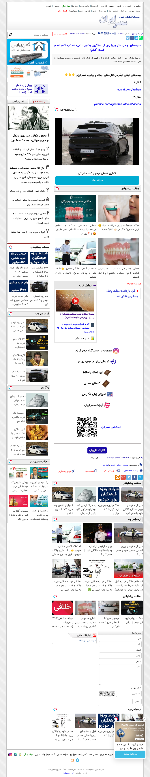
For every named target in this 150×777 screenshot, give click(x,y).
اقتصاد (48, 6)
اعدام (112, 465)
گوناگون (135, 33)
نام (139, 638)
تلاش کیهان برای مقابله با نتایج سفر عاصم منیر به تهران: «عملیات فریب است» (31, 218)
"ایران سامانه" (68, 773)
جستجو (112, 6)
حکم (119, 465)
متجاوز (125, 465)
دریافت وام (97, 180)
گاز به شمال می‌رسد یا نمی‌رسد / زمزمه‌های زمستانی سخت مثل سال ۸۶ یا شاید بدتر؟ (75, 328)
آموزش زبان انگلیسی (94, 394)
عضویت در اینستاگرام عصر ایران (94, 350)
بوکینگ (82, 640)
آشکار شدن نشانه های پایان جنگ (27, 191)
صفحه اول (136, 6)
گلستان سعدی (92, 383)
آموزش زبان (62, 11)
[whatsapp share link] (141, 38)
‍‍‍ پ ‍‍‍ (112, 33)
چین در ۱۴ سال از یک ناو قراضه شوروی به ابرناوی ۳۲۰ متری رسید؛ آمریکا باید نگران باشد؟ (31, 154)
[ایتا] (117, 477)
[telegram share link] (136, 38)
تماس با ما (127, 6)
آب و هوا (94, 6)
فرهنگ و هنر (113, 11)
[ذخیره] (105, 33)
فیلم (80, 11)
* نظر (138, 661)
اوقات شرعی (84, 6)
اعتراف (106, 465)
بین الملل (123, 11)
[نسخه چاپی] (99, 33)
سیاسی (56, 6)
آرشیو (119, 6)
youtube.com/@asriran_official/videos (117, 104)
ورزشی (131, 11)
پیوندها (69, 754)
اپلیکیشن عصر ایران (110, 427)
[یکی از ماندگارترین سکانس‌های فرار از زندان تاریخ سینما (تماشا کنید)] (75, 300)
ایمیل (138, 650)
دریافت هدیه (130, 754)
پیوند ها (75, 6)
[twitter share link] (128, 38)
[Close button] (144, 719)
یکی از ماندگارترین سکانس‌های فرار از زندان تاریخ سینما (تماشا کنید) (77, 316)
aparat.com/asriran (129, 90)
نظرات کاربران (97, 450)
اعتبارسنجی (91, 640)
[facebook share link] (132, 38)
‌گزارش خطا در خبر (60, 34)
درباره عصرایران (106, 754)
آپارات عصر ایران (93, 405)
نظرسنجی (103, 6)
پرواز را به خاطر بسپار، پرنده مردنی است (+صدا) (22, 89)
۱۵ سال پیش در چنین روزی (94, 361)
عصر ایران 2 (73, 11)
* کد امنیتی (136, 688)
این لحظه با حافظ (93, 372)
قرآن (94, 11)
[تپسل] (57, 110)
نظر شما (137, 633)
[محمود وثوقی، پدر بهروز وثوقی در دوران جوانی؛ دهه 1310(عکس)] (28, 118)
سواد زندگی (66, 6)
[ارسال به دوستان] (102, 33)
